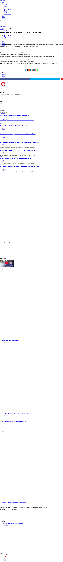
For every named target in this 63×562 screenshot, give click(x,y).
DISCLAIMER (4, 559)
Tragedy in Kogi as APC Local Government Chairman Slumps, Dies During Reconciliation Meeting (16, 413)
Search (10, 28)
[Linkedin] (31, 70)
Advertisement (4, 18)
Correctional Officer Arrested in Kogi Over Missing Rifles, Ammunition (19, 142)
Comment (1, 101)
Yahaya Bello (3, 76)
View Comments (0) (3, 112)
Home (3, 2)
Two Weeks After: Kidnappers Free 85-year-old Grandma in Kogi (18, 134)
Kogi (2, 75)
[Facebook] (26, 70)
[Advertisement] (31, 250)
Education (6, 7)
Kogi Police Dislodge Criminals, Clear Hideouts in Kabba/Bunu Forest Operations (14, 421)
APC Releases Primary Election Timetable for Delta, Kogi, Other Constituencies (14, 502)
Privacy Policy (4, 560)
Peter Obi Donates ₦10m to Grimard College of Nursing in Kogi (11, 536)
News (3, 3)
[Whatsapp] (37, 70)
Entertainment (7, 14)
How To (3, 16)
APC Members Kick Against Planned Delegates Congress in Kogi (18, 150)
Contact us (3, 19)
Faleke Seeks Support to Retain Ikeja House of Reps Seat (10, 340)
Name (1, 103)
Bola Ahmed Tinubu (4, 74)
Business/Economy (9, 9)
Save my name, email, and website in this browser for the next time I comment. (11, 108)
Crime (5, 6)
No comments (3, 129)
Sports (5, 12)
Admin (3, 34)
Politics (6, 4)
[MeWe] (34, 70)
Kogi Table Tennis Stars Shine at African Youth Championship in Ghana (12, 523)
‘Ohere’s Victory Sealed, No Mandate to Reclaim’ (13, 126)
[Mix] (35, 70)
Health (5, 11)
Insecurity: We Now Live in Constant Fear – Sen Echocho (15, 158)
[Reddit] (29, 70)
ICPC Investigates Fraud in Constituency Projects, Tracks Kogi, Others (19, 166)
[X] (27, 70)
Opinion (3, 15)
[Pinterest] (32, 70)
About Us (3, 17)
